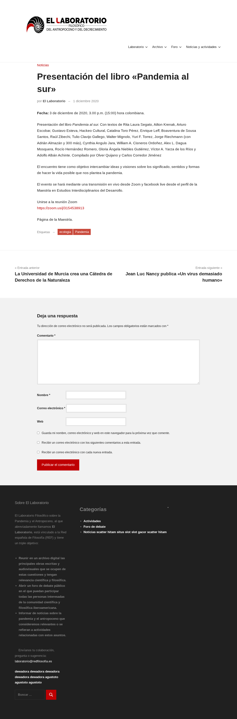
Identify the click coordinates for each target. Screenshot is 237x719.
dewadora (22, 671)
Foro (174, 47)
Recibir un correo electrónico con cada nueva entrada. (77, 452)
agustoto (51, 677)
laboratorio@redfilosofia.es (33, 661)
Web (40, 421)
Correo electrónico (51, 408)
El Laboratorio (54, 101)
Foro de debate (95, 526)
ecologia (65, 232)
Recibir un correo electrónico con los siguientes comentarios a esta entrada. (91, 442)
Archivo (157, 47)
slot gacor (139, 532)
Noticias (43, 65)
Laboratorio (136, 47)
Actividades (92, 521)
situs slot (124, 532)
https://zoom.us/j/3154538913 (60, 208)
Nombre (43, 395)
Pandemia (82, 232)
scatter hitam (106, 532)
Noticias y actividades (201, 47)
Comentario (46, 335)
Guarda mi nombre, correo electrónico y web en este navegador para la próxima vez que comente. (106, 433)
